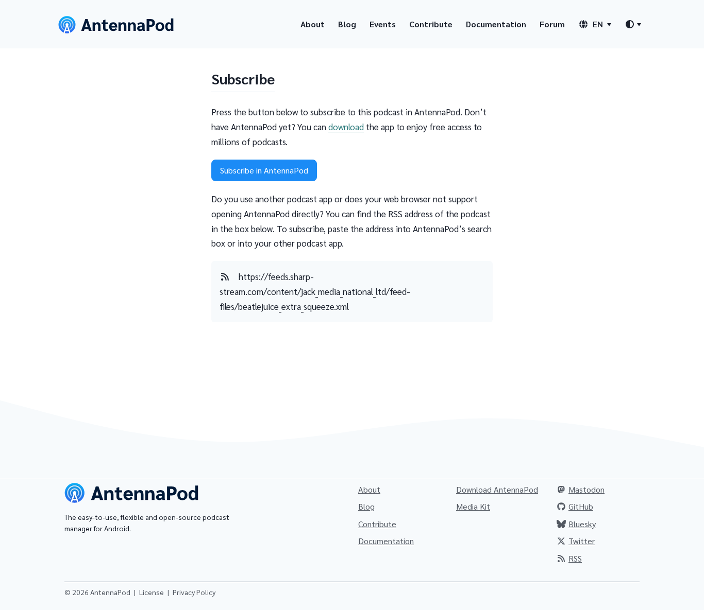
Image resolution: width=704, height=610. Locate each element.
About (312, 24)
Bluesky (582, 523)
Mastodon (586, 489)
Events (383, 24)
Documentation (496, 24)
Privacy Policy (194, 592)
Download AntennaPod (497, 489)
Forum (552, 24)
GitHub (580, 506)
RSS (575, 558)
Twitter (581, 540)
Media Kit (473, 506)
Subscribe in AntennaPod (264, 170)
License (151, 592)
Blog (347, 24)
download (346, 126)
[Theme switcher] (633, 24)
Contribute (430, 24)
